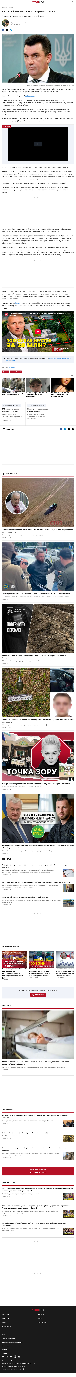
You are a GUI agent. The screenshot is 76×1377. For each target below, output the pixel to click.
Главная (4, 7)
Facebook (58, 358)
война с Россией (16, 372)
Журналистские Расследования (12, 1342)
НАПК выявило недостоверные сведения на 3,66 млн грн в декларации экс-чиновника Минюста (35, 1116)
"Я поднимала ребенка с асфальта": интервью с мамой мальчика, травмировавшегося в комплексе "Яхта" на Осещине (35, 1063)
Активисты (5, 1346)
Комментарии (10, 429)
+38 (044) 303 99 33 (38, 1172)
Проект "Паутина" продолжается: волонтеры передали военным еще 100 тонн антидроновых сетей (39, 972)
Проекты (5, 1315)
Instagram (7, 360)
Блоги (40, 1318)
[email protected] (19, 1369)
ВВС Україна (12, 368)
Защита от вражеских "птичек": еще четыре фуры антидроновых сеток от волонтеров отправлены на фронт (14, 973)
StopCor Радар (6, 1326)
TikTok (13, 360)
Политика (11, 7)
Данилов (18, 303)
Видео (40, 1315)
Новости (4, 1318)
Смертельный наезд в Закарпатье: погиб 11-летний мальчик (25, 897)
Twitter (69, 358)
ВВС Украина (29, 96)
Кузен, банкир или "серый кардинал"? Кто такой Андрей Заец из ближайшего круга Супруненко (34, 1224)
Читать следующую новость (36, 405)
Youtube (63, 358)
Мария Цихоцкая (16, 21)
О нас (3, 1335)
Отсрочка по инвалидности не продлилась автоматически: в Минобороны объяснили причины (34, 1149)
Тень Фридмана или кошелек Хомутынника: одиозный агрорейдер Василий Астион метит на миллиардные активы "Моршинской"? (37, 1189)
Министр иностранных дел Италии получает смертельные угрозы (37, 411)
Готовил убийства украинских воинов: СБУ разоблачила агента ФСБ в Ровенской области (36, 594)
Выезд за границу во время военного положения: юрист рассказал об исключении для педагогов (35, 866)
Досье (4, 1322)
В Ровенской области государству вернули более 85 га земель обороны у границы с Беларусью (34, 656)
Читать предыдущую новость (11, 405)
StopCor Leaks (8, 1182)
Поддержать (39, 995)
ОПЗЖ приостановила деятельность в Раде (10, 410)
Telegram (51, 358)
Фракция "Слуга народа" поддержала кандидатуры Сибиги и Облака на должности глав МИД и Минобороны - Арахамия (38, 846)
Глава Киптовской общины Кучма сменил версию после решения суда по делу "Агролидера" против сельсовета (37, 531)
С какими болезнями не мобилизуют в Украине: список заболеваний (28, 1133)
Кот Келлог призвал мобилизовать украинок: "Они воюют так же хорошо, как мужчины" (36, 882)
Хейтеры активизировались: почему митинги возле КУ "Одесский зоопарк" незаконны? (36, 784)
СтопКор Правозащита (9, 1339)
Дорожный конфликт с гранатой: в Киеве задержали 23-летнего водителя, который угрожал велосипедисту (37, 721)
